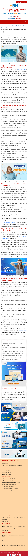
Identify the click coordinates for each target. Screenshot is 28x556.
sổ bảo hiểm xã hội (22, 69)
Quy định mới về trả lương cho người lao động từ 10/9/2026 (14, 353)
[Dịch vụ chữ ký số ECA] (14, 426)
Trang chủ (3, 25)
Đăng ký (24, 2)
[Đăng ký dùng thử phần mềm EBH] (14, 374)
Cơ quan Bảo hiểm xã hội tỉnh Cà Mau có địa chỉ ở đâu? (13, 351)
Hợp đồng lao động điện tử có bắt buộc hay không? (12, 355)
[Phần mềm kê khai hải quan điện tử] (14, 444)
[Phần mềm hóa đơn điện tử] (14, 407)
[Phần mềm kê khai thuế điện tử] (14, 435)
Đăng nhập (19, 2)
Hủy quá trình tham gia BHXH (8, 222)
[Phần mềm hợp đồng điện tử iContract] (14, 416)
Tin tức (8, 25)
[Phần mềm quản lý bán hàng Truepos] (14, 454)
